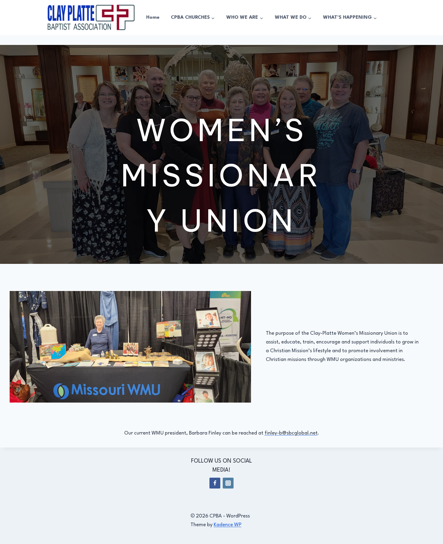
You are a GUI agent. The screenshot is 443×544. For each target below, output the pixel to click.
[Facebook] (214, 483)
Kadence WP (227, 524)
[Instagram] (228, 483)
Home (152, 17)
